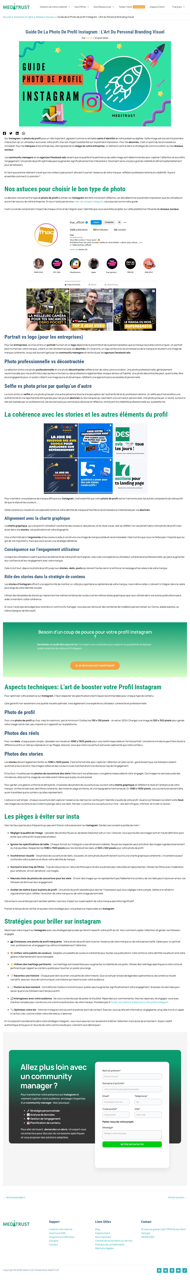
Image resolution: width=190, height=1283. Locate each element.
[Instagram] (165, 1270)
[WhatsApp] (23, 133)
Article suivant (177, 1197)
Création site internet (60, 1229)
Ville (137, 1109)
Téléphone (141, 1096)
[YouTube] (178, 1270)
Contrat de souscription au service (113, 1240)
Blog (97, 1229)
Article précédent (14, 1197)
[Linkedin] (17, 133)
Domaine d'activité (113, 1083)
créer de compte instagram (88, 201)
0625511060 (147, 1237)
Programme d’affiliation (62, 1237)
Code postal (109, 1109)
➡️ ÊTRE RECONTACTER (132, 1144)
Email (105, 1096)
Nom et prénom (111, 1070)
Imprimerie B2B (57, 1233)
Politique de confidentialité (109, 1244)
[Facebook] (4, 133)
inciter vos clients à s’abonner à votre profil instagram (139, 1002)
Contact (53, 1244)
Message (107, 1127)
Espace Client (102, 1233)
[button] (68, 7)
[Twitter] (10, 133)
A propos (53, 1240)
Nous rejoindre (103, 1237)
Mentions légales (104, 1248)
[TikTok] (184, 1270)
